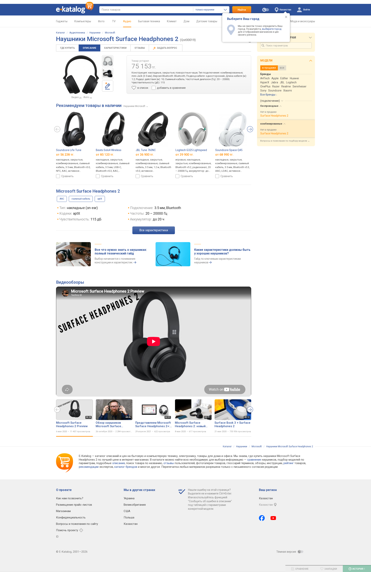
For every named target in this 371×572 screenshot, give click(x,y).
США (127, 511)
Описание (89, 48)
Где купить (67, 48)
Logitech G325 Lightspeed (191, 150)
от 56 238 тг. (65, 154)
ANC (62, 198)
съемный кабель (80, 198)
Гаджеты (61, 21)
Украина (129, 498)
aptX (99, 198)
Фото (101, 21)
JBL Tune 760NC (146, 150)
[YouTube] (273, 518)
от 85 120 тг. (105, 154)
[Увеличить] (81, 74)
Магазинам (63, 511)
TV (113, 21)
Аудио (127, 21)
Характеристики (115, 48)
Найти (242, 9)
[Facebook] (262, 518)
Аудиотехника (77, 32)
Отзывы (139, 48)
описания (118, 463)
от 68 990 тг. (224, 154)
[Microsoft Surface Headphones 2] (107, 61)
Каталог (60, 32)
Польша (129, 517)
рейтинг (288, 463)
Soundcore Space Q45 (229, 150)
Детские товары (206, 21)
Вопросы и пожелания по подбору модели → (285, 141)
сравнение (254, 459)
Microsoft (110, 32)
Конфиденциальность (71, 517)
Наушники (94, 32)
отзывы (168, 463)
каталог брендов (125, 467)
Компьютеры (82, 21)
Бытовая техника (149, 21)
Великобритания (135, 504)
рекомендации (89, 467)
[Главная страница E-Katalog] (75, 9)
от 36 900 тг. (145, 154)
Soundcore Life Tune (68, 150)
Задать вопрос (167, 48)
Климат (172, 21)
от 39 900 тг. (184, 154)
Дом (186, 21)
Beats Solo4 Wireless (108, 150)
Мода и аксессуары (302, 21)
